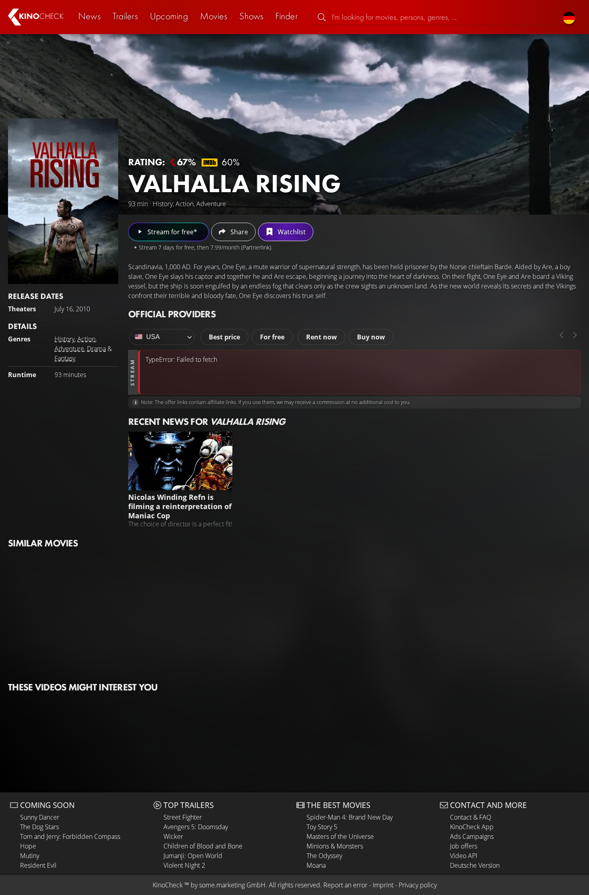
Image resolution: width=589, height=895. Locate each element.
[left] (561, 335)
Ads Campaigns (472, 836)
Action (86, 339)
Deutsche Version (475, 865)
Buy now (371, 337)
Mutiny (29, 856)
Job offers (463, 846)
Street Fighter (182, 817)
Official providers (172, 314)
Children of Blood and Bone (202, 846)
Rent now (321, 337)
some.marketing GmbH (232, 885)
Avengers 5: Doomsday (195, 827)
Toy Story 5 (322, 827)
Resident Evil (38, 865)
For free (272, 337)
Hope (28, 846)
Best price (224, 337)
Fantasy (64, 358)
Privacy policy (418, 885)
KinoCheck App (472, 827)
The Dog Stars (39, 827)
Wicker (173, 836)
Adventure (69, 348)
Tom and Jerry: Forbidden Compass (70, 836)
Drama (96, 348)
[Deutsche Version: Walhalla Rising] (569, 17)
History (64, 339)
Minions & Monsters (335, 846)
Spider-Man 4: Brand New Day (350, 817)
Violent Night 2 (184, 865)
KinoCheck (168, 885)
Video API (463, 856)
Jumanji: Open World (192, 856)
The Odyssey (324, 856)
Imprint (383, 885)
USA (153, 336)
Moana (316, 865)
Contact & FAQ (470, 817)
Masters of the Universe (340, 836)
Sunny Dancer (39, 817)
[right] (575, 335)
